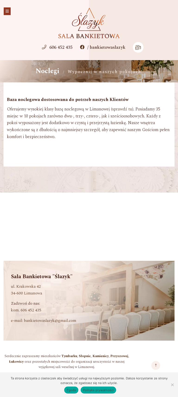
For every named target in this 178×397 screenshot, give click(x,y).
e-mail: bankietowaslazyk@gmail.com (43, 320)
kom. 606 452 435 (26, 310)
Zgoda (71, 390)
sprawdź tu (122, 109)
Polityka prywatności (98, 390)
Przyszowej (119, 356)
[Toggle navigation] (7, 11)
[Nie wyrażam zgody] (172, 384)
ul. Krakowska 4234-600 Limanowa (26, 289)
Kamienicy (100, 356)
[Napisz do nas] (138, 48)
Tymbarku (69, 356)
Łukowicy (16, 361)
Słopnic (85, 356)
